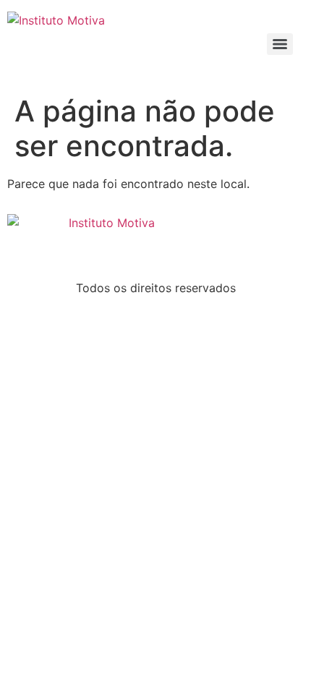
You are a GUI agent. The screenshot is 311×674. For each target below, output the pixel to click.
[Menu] (280, 44)
